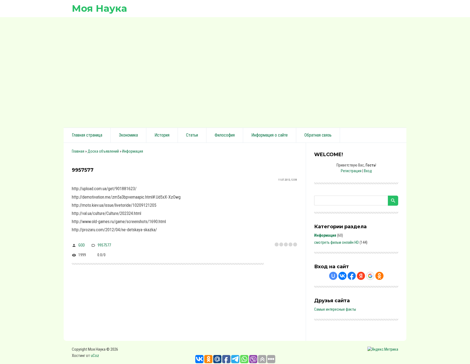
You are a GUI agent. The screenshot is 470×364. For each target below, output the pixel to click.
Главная (78, 151)
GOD (81, 245)
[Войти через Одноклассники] (379, 276)
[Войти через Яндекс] (361, 276)
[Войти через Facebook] (352, 276)
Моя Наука (99, 8)
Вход (368, 171)
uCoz (95, 355)
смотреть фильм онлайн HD (336, 242)
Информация (132, 151)
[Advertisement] (235, 71)
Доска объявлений (103, 151)
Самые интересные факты (335, 309)
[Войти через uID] (333, 276)
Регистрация (351, 171)
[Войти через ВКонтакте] (342, 276)
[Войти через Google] (370, 276)
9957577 (104, 245)
